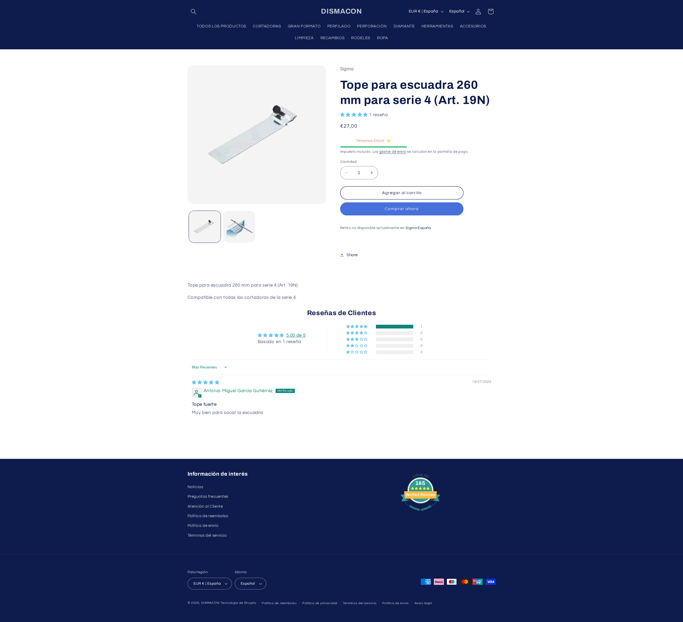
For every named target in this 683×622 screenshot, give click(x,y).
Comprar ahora (402, 209)
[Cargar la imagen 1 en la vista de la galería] (205, 227)
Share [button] (352, 255)
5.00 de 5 (295, 335)
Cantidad (348, 162)
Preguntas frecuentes (208, 497)
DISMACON (210, 602)
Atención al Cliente (205, 506)
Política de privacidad (319, 603)
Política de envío (203, 526)
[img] (206, 382)
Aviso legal (423, 603)
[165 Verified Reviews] (420, 513)
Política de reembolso (208, 516)
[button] (194, 11)
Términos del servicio (207, 535)
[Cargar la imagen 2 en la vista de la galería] (239, 227)
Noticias (195, 487)
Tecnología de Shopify (238, 602)
